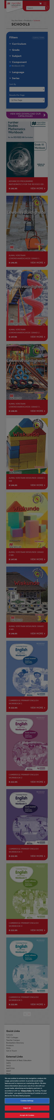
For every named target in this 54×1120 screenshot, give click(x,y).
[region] (27, 1097)
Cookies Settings (27, 1101)
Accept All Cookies (27, 1115)
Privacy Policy (26, 1091)
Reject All (27, 1108)
